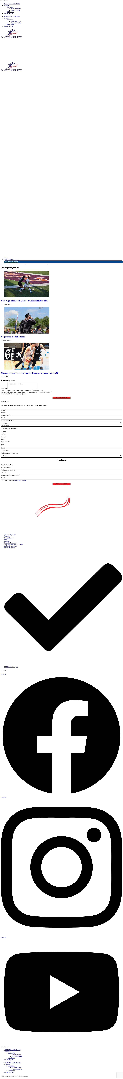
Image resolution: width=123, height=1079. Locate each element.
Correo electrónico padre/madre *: (10, 475)
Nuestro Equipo (8, 13)
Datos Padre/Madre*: (7, 465)
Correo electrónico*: (6, 415)
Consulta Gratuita (11, 259)
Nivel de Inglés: (5, 442)
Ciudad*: (3, 448)
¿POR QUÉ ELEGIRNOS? (12, 4)
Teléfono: (3, 431)
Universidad (10, 7)
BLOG (5, 258)
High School (10, 12)
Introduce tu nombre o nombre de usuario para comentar (17, 390)
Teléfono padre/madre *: (8, 470)
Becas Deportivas (16, 8)
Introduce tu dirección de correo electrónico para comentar (17, 392)
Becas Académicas (16, 10)
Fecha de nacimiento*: (7, 420)
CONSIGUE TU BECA (11, 262)
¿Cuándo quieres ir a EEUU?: (9, 453)
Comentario (4, 388)
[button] (61, 1)
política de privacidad (20, 480)
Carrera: (3, 437)
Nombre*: (3, 410)
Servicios (6, 5)
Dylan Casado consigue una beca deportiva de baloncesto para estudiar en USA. (29, 373)
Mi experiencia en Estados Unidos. (13, 336)
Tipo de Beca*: (5, 425)
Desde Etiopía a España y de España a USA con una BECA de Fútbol (24, 300)
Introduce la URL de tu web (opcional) (12, 394)
